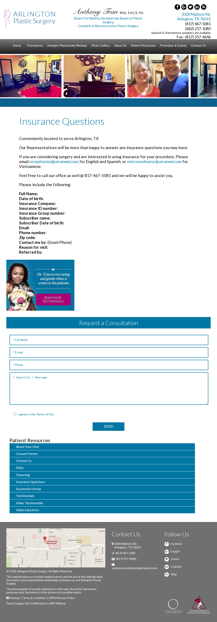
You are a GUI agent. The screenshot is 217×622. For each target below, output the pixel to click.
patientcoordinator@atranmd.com (134, 568)
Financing (23, 475)
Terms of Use (45, 414)
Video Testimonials (29, 503)
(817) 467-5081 (198, 23)
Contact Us (198, 45)
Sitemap (15, 598)
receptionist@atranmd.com (53, 161)
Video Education (27, 510)
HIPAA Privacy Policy (62, 598)
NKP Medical (57, 603)
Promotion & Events (173, 45)
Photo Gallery (100, 45)
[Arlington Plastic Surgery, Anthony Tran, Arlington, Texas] (29, 18)
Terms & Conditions (34, 598)
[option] (52, 76)
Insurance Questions (30, 482)
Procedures (35, 45)
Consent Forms (27, 454)
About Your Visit (27, 447)
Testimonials (25, 496)
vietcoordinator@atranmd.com (154, 161)
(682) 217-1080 (198, 28)
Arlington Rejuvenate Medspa (67, 45)
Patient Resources (143, 45)
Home (17, 45)
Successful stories (28, 489)
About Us (120, 45)
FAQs (20, 468)
